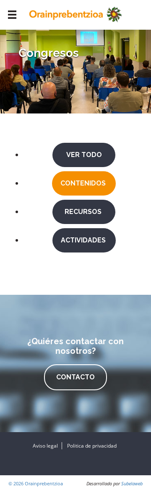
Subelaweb (132, 483)
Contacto (75, 377)
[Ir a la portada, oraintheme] (75, 13)
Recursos (84, 212)
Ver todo (84, 155)
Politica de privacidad (92, 445)
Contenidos (83, 183)
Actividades (84, 240)
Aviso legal (45, 445)
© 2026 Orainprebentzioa (35, 483)
